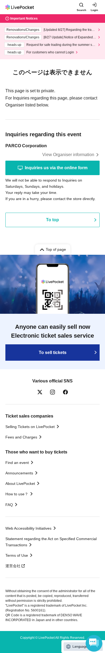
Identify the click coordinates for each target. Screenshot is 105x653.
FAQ (9, 505)
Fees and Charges (21, 437)
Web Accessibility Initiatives (28, 528)
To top (52, 219)
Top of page (56, 249)
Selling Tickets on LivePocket (30, 427)
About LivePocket (20, 483)
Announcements (19, 473)
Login (94, 10)
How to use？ (16, 494)
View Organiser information (68, 154)
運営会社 (12, 566)
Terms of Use (16, 555)
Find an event (17, 462)
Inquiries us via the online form (56, 167)
